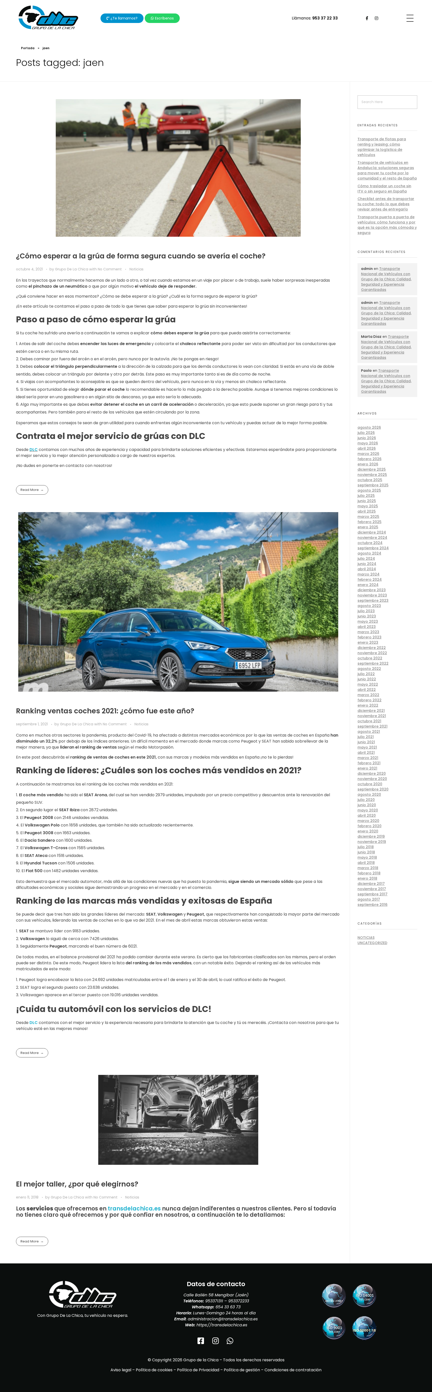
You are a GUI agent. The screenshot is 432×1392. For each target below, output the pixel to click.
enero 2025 (368, 527)
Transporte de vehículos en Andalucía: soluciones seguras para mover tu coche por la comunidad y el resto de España (387, 170)
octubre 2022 (370, 658)
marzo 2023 (368, 631)
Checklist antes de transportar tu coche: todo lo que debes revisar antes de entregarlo (386, 204)
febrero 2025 (370, 521)
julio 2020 (366, 799)
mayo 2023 (368, 621)
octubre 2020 (370, 784)
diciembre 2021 (371, 710)
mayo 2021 (367, 747)
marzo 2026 (368, 453)
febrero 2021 (369, 763)
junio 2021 (366, 742)
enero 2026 (368, 464)
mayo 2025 (368, 506)
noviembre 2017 (372, 888)
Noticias (137, 269)
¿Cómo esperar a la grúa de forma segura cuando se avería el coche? (141, 256)
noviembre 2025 (372, 474)
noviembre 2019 (372, 841)
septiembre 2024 (373, 548)
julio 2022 (366, 673)
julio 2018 (366, 846)
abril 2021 (366, 752)
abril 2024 (367, 569)
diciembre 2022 (372, 647)
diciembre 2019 (371, 836)
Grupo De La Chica (72, 269)
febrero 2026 (370, 458)
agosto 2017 (369, 899)
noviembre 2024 (372, 537)
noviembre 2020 (372, 778)
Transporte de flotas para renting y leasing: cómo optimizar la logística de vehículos (382, 147)
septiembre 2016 (373, 904)
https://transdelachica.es (221, 1325)
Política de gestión (242, 1370)
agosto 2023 (369, 605)
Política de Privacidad (198, 1370)
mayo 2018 (367, 857)
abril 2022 (367, 689)
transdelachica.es (134, 1208)
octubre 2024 (370, 542)
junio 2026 (367, 437)
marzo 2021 (368, 757)
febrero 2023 (370, 637)
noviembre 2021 (372, 715)
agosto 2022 (369, 668)
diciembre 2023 (372, 590)
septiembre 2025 (373, 485)
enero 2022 (368, 705)
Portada (27, 48)
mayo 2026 (368, 443)
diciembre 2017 (371, 883)
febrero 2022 (370, 700)
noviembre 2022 (372, 652)
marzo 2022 (368, 694)
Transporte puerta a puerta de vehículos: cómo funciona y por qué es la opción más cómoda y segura (387, 224)
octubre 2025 (370, 479)
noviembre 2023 (372, 595)
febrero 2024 (370, 579)
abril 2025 (367, 511)
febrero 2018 (369, 873)
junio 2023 (367, 616)
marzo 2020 (368, 820)
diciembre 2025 (372, 469)
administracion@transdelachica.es (223, 1319)
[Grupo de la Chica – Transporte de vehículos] (48, 17)
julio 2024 (366, 558)
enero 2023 (368, 642)
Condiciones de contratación (293, 1370)
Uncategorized (372, 942)
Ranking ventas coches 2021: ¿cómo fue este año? (105, 711)
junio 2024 (367, 563)
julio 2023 (366, 610)
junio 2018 (366, 852)
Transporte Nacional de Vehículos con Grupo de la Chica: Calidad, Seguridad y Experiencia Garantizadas (386, 279)
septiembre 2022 (373, 663)
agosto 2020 (369, 794)
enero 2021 (367, 768)
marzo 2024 (369, 574)
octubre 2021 (369, 721)
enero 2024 (368, 584)
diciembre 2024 (372, 532)
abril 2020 (367, 815)
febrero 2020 (370, 825)
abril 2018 (366, 862)
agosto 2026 (369, 427)
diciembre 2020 (372, 773)
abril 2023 (367, 626)
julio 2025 (366, 495)
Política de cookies (154, 1370)
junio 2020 (367, 804)
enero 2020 (368, 831)
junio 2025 (367, 500)
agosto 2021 (369, 731)
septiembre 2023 (373, 600)
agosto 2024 (369, 553)
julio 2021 (366, 736)
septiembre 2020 (373, 789)
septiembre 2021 (373, 726)
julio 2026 (366, 432)
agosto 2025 (369, 490)
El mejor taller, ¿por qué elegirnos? (77, 1184)
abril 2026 (367, 448)
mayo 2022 (368, 684)
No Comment (110, 269)
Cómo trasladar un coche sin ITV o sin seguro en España (384, 189)
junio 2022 (367, 679)
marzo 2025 (368, 516)
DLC (34, 449)
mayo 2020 (368, 810)
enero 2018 (367, 878)
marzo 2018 (368, 867)
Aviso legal (120, 1370)
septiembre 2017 (373, 894)
